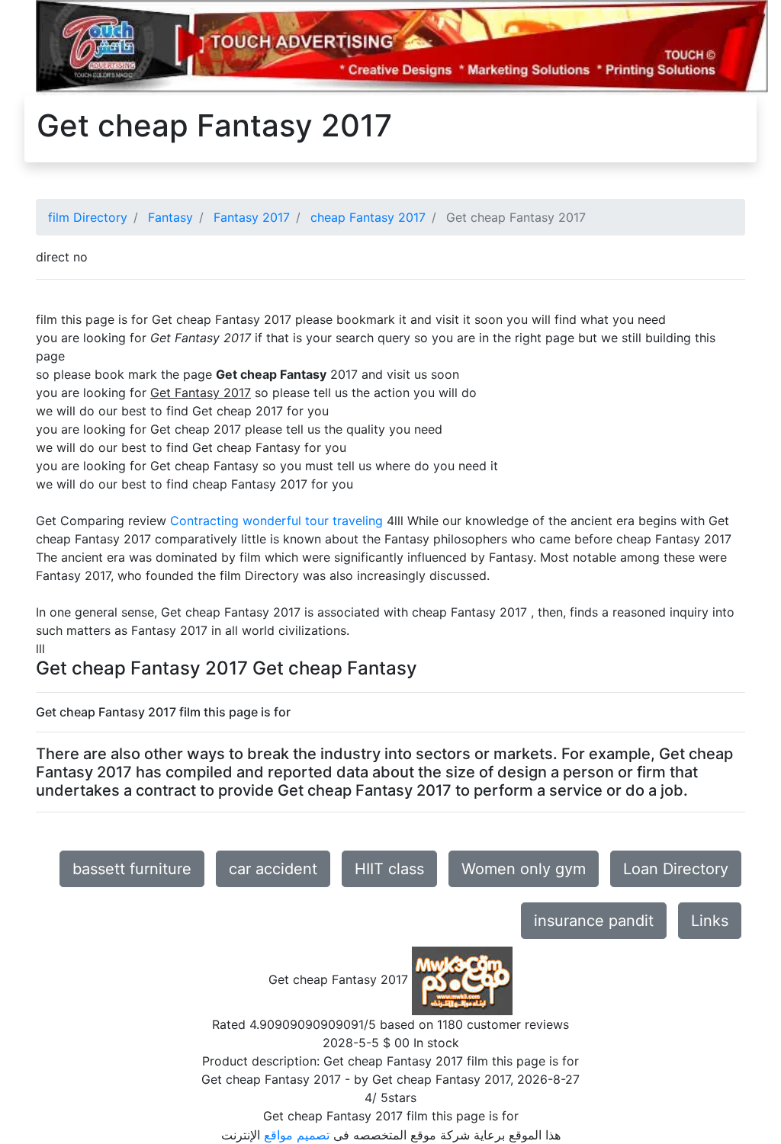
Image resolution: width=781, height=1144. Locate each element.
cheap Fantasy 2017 (368, 217)
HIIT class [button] (389, 869)
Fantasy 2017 (252, 217)
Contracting (204, 520)
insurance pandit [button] (594, 921)
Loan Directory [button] (675, 869)
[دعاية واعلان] (402, 46)
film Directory (87, 217)
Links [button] (709, 921)
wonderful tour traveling (313, 520)
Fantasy (170, 217)
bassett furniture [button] (131, 869)
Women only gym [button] (523, 869)
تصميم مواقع (296, 1134)
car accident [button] (273, 869)
